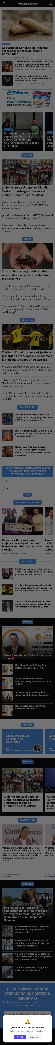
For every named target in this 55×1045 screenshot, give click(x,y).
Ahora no (34, 1037)
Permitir (20, 1037)
